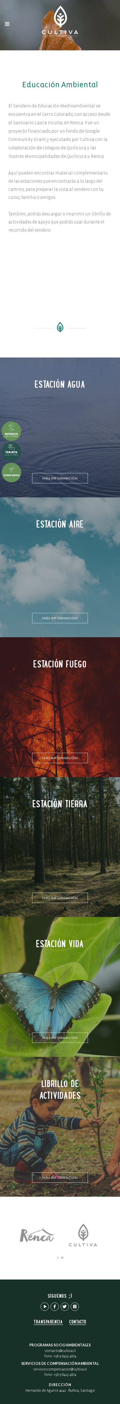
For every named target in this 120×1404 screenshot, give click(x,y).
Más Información (60, 478)
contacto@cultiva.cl (60, 1351)
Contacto (77, 1322)
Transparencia (48, 1322)
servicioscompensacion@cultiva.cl (60, 1369)
